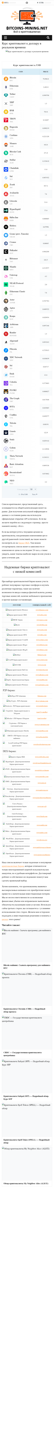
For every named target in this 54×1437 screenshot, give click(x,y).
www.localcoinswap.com (41, 744)
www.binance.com (42, 610)
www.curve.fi (41, 806)
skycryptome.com (42, 701)
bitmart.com (42, 654)
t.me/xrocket (41, 718)
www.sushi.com (42, 825)
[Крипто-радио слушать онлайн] (27, 2)
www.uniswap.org (42, 790)
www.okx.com (42, 614)
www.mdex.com (41, 832)
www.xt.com (42, 664)
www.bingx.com (41, 649)
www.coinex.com (42, 639)
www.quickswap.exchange (42, 847)
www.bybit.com (42, 624)
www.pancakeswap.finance (42, 797)
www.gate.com (42, 629)
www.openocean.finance (42, 854)
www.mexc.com (42, 620)
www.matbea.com (42, 730)
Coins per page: (23, 489)
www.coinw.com (41, 659)
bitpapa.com (42, 696)
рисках (5, 919)
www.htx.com (42, 634)
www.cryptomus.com (42, 724)
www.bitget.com (41, 644)
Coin (21, 72)
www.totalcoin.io (42, 706)
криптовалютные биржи (13, 866)
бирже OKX (23, 542)
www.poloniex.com (41, 684)
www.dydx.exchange (42, 770)
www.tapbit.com (41, 679)
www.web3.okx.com (42, 756)
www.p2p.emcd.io (42, 737)
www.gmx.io (42, 783)
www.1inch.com (41, 816)
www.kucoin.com (42, 669)
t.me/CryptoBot (41, 712)
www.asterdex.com (41, 776)
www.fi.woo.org (42, 840)
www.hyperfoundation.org (42, 763)
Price (45, 72)
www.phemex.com (42, 674)
